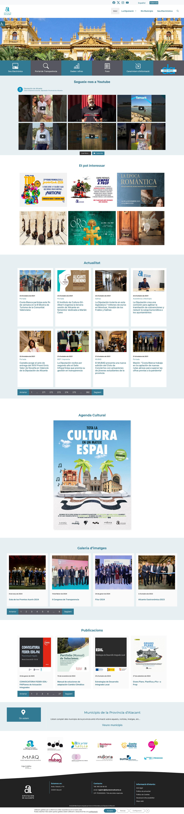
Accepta (110, 811)
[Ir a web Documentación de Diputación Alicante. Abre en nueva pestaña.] (76, 68)
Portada (23, 299)
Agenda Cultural (92, 415)
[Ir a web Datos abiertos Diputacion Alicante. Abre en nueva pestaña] (168, 68)
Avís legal (139, 788)
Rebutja (122, 811)
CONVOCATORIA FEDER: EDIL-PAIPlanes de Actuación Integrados (33, 685)
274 (66, 392)
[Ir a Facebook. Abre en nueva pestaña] (114, 3)
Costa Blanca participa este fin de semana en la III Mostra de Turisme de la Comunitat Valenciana (35, 306)
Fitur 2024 (100, 599)
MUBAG (98, 359)
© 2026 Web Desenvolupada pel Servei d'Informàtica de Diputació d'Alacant (92, 806)
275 (74, 392)
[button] (178, 11)
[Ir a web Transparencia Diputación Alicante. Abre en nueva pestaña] (46, 68)
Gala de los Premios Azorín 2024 (24, 599)
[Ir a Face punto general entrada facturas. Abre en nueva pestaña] (107, 68)
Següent (97, 392)
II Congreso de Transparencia (65, 599)
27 (60, 694)
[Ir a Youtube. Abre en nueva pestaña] (127, 3)
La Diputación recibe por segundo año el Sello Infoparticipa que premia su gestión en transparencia (71, 367)
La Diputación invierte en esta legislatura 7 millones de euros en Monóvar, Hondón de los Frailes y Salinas (110, 306)
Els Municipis (147, 11)
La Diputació (127, 11)
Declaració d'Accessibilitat (145, 798)
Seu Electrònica (164, 11)
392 (88, 392)
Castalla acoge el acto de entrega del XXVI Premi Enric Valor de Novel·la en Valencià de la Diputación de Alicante (34, 367)
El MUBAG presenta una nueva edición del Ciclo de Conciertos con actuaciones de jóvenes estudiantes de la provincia (110, 368)
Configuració (137, 811)
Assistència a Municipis (142, 299)
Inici (115, 11)
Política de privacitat (143, 791)
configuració (93, 812)
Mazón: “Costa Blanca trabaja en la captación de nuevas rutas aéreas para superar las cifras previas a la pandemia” (148, 367)
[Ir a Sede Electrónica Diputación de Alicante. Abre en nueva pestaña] (15, 68)
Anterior (23, 392)
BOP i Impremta (63, 359)
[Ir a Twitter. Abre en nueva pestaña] (118, 3)
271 (43, 392)
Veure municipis (112, 725)
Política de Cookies (143, 794)
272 (51, 392)
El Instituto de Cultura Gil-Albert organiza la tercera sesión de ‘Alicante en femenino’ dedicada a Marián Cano (72, 307)
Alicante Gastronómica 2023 (151, 599)
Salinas (98, 299)
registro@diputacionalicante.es (109, 790)
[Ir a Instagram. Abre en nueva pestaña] (123, 3)
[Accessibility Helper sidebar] (2, 23)
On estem (24, 718)
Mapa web (140, 801)
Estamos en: (56, 783)
